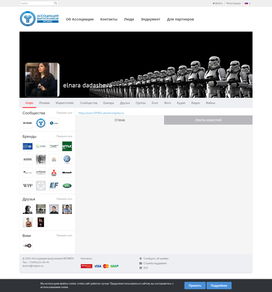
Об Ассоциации (80, 19)
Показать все (64, 112)
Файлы (210, 103)
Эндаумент (150, 19)
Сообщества (88, 103)
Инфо (29, 103)
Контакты (108, 19)
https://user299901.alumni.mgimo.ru (101, 113)
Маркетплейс (65, 103)
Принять (195, 285)
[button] (247, 3)
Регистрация (233, 3)
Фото (167, 103)
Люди (129, 19)
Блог (155, 103)
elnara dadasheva (87, 85)
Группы (141, 103)
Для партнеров (180, 19)
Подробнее (219, 285)
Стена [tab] (120, 120)
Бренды (108, 103)
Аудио (181, 103)
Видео (195, 103)
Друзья (125, 103)
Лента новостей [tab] (208, 120)
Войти (218, 3)
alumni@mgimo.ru (33, 266)
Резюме (44, 103)
